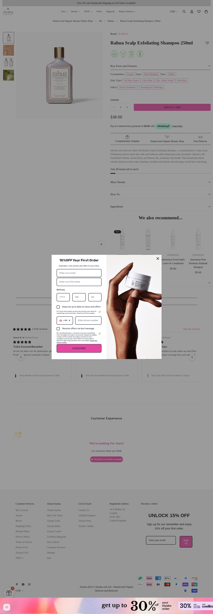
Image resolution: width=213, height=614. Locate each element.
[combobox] (65, 320)
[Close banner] (209, 606)
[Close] (158, 258)
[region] (106, 606)
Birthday (61, 289)
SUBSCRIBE (79, 348)
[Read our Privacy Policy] (100, 312)
